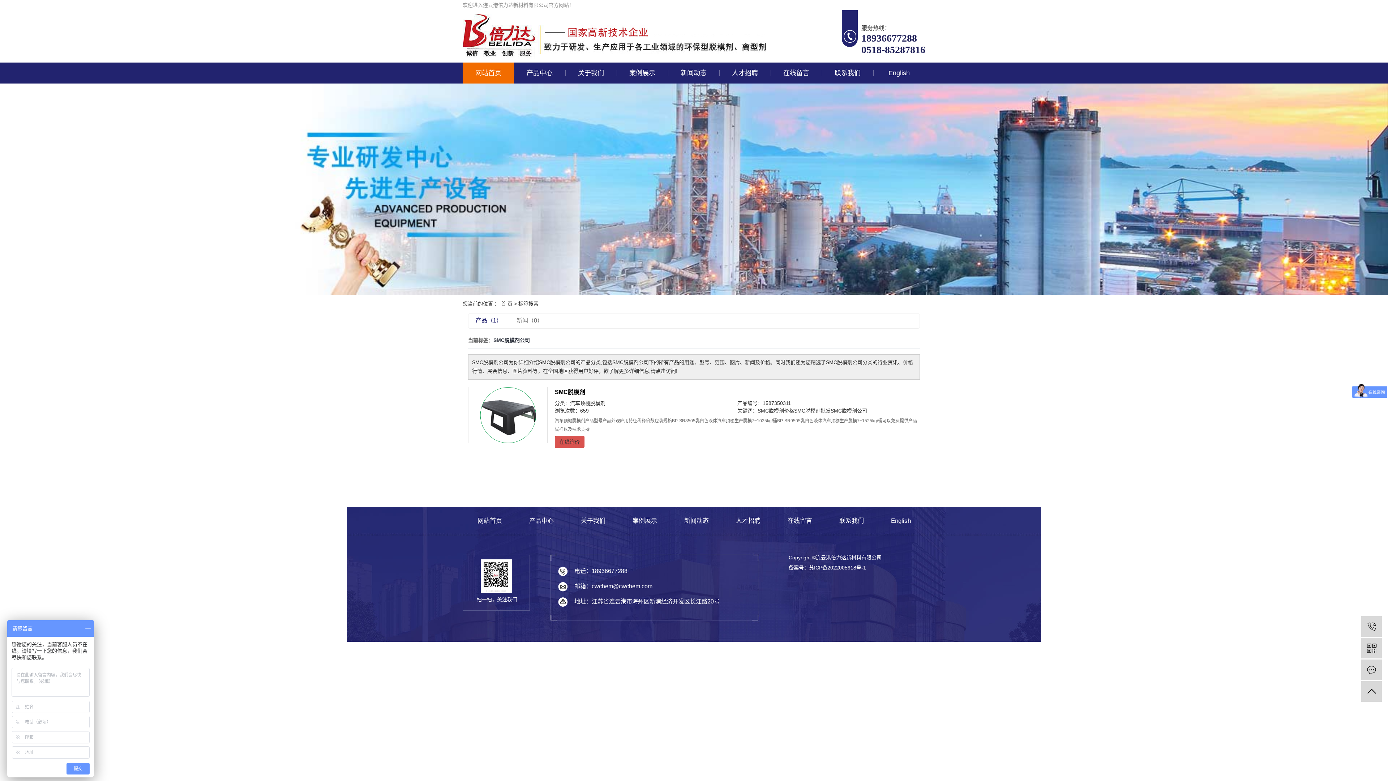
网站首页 (488, 73)
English (899, 73)
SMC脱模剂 (570, 392)
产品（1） (489, 320)
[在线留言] (1371, 670)
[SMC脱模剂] (508, 415)
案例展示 (642, 73)
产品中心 (540, 73)
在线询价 (570, 442)
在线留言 (796, 73)
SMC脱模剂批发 (812, 411)
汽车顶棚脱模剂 (587, 403)
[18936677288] (1371, 626)
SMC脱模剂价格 (776, 411)
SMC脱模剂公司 (849, 411)
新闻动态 (694, 73)
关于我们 (591, 73)
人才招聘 (745, 73)
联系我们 (848, 73)
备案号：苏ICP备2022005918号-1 (827, 568)
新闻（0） (530, 320)
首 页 (507, 304)
